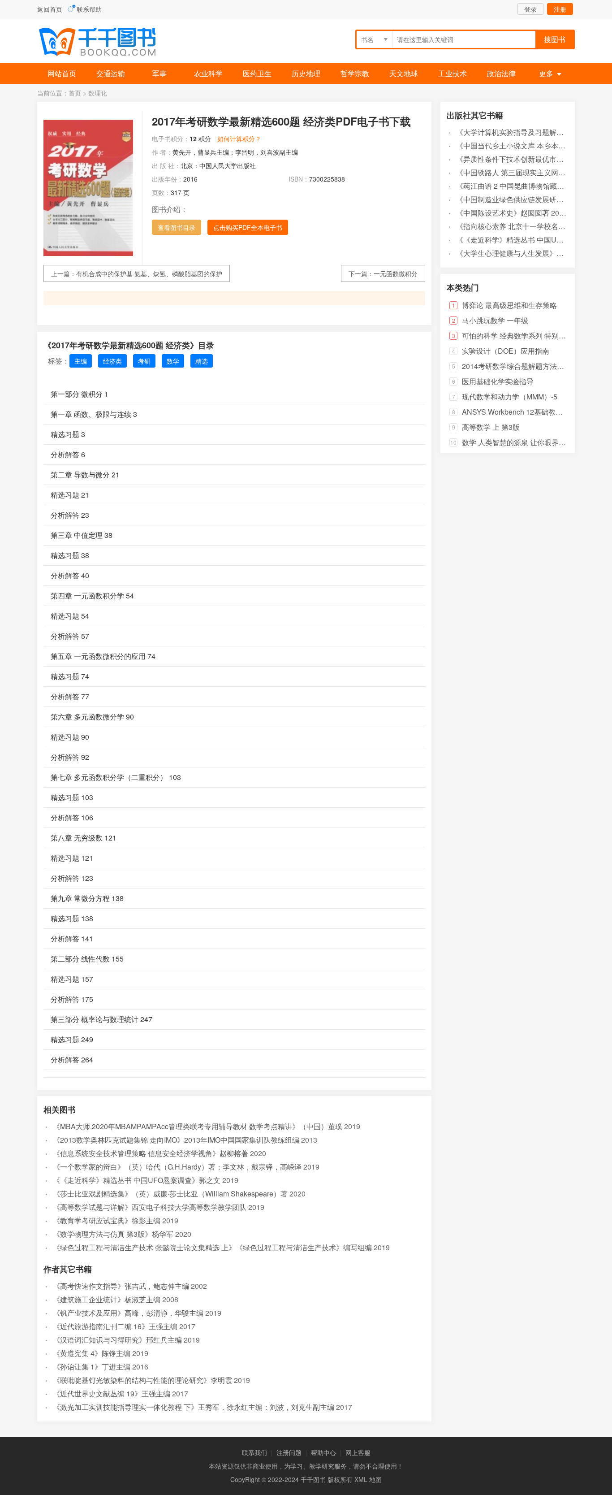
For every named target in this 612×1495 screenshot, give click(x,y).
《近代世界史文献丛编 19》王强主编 (111, 1393)
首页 (75, 92)
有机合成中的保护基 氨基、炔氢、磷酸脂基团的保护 (149, 273)
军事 (159, 73)
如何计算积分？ (239, 138)
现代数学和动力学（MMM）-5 (509, 396)
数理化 (97, 92)
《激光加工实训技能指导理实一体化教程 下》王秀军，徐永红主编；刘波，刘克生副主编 (193, 1407)
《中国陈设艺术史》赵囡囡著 (502, 213)
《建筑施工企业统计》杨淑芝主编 (106, 1299)
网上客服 (358, 1452)
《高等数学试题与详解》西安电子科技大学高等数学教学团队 (149, 1207)
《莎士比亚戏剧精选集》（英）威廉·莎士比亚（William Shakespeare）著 (170, 1193)
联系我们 (254, 1452)
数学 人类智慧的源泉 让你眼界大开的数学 (528, 442)
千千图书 (104, 42)
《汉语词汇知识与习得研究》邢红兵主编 (117, 1340)
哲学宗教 (354, 73)
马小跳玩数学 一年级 (495, 320)
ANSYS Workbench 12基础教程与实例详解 (530, 412)
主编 (80, 360)
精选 (201, 360)
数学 (173, 360)
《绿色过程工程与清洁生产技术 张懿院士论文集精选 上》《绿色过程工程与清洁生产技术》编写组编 (212, 1247)
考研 (144, 360)
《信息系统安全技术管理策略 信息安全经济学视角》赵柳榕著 (150, 1153)
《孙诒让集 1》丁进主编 (91, 1366)
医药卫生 (257, 73)
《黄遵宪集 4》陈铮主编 (91, 1353)
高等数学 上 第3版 (491, 427)
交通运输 (110, 73)
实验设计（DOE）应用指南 (505, 351)
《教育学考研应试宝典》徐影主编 (106, 1220)
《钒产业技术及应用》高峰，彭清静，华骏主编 (128, 1313)
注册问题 (289, 1452)
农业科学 (208, 73)
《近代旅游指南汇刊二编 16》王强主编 (115, 1326)
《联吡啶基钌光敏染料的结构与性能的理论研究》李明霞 (142, 1380)
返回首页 (49, 8)
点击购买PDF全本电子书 (247, 227)
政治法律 (501, 73)
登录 (530, 8)
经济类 (112, 360)
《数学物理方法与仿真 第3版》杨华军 (113, 1234)
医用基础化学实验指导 (498, 381)
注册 (560, 8)
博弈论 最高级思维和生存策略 (509, 305)
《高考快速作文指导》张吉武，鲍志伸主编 (121, 1286)
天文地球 (403, 73)
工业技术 (452, 73)
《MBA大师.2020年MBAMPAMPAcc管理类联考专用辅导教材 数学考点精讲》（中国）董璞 (197, 1126)
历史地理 (306, 73)
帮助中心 (323, 1452)
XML (360, 1479)
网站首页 (61, 73)
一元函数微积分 (396, 273)
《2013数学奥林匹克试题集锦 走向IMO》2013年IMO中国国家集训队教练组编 (176, 1140)
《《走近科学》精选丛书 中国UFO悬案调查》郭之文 (136, 1180)
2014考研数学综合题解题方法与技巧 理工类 (532, 366)
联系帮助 (89, 8)
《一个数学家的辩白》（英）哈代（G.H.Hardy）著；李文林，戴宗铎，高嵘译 (177, 1166)
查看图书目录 (176, 227)
